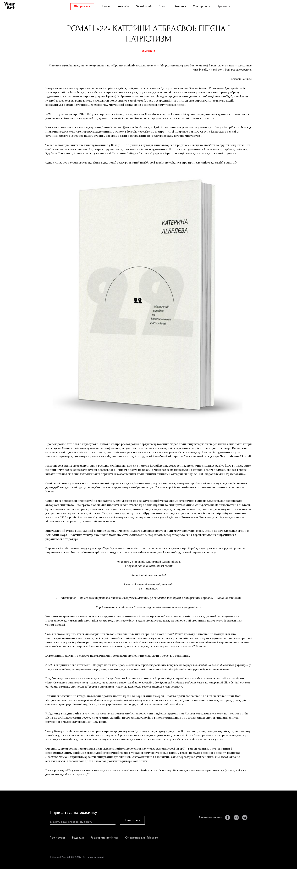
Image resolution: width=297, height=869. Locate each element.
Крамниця (149, 51)
